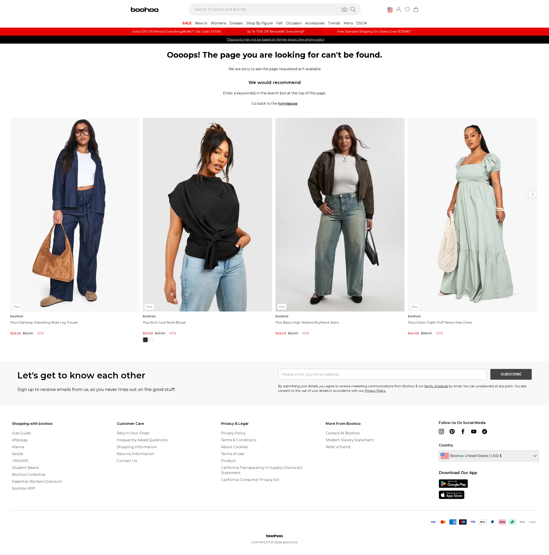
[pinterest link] (452, 431)
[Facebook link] (463, 431)
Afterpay (19, 440)
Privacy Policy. (375, 391)
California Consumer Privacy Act (250, 480)
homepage (287, 103)
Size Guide (21, 433)
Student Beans (25, 468)
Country (446, 445)
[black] (145, 339)
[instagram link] (441, 431)
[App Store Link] (453, 489)
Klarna (18, 447)
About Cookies (234, 447)
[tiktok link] (484, 431)
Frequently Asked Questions (142, 440)
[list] (274, 232)
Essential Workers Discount (37, 481)
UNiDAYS (20, 461)
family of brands (436, 386)
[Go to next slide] (532, 194)
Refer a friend (338, 447)
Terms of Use (232, 454)
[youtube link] (473, 431)
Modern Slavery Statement (350, 440)
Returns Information (135, 454)
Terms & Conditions (238, 440)
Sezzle (17, 454)
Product (228, 461)
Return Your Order (133, 433)
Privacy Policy (233, 433)
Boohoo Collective (28, 475)
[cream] (151, 339)
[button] (390, 10)
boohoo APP (23, 488)
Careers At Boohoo (343, 433)
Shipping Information (137, 447)
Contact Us (127, 461)
